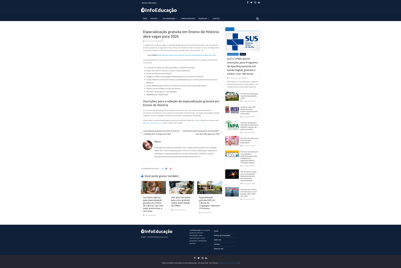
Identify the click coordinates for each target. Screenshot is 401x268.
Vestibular (202, 19)
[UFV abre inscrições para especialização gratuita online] (232, 97)
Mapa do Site (218, 249)
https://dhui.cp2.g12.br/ (154, 123)
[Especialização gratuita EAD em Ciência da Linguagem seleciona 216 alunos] (209, 182)
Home (145, 19)
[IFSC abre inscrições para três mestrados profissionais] (232, 142)
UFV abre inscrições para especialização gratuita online (249, 96)
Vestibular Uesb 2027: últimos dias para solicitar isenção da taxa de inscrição (248, 110)
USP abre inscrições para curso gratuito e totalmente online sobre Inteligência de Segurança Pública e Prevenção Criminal (249, 157)
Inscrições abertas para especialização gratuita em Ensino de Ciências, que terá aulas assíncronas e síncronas (153, 204)
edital (198, 120)
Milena (162, 41)
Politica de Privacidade (222, 235)
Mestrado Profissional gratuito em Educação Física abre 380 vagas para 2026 (201, 132)
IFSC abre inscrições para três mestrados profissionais (249, 140)
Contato (216, 19)
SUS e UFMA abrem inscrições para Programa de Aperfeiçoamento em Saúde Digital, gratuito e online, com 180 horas (242, 66)
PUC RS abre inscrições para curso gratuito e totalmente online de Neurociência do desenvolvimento (248, 176)
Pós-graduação (169, 19)
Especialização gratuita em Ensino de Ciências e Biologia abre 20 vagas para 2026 (187, 55)
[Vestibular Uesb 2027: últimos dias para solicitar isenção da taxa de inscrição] (232, 112)
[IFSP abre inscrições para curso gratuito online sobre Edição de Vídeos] (181, 182)
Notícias (153, 19)
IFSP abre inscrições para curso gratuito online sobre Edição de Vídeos (180, 201)
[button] (158, 18)
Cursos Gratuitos (188, 19)
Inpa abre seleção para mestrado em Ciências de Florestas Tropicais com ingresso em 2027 (249, 126)
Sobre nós (217, 240)
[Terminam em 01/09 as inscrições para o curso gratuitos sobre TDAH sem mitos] (232, 194)
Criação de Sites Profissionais (229, 263)
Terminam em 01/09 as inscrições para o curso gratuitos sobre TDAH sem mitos (248, 193)
